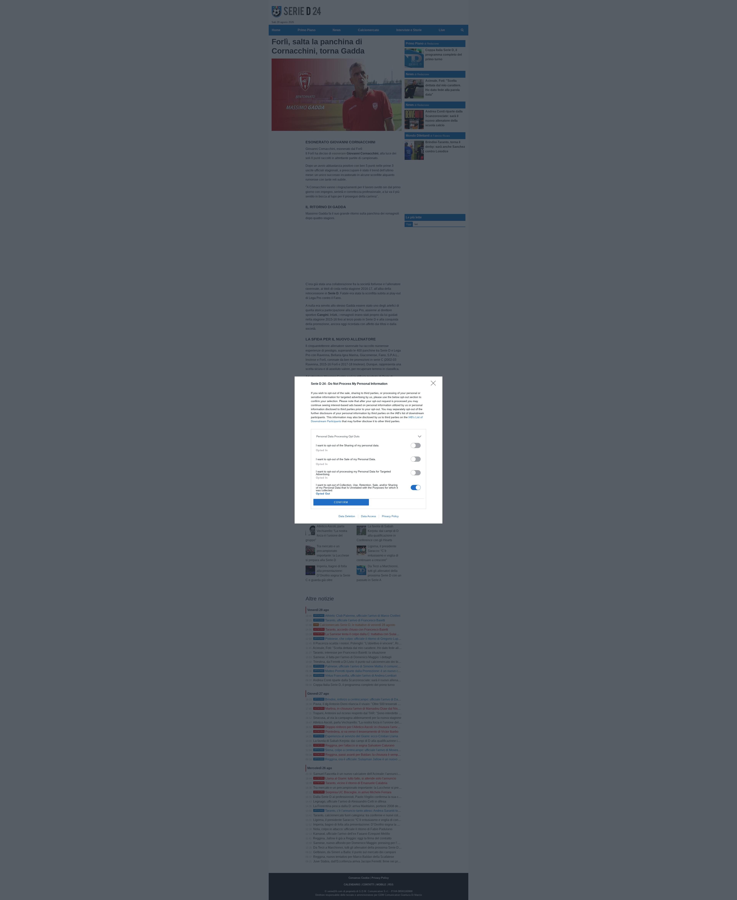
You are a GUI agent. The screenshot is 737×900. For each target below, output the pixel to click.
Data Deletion (347, 516)
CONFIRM (341, 502)
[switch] (416, 445)
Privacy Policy (390, 516)
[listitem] (368, 436)
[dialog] (368, 450)
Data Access (368, 516)
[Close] (434, 384)
